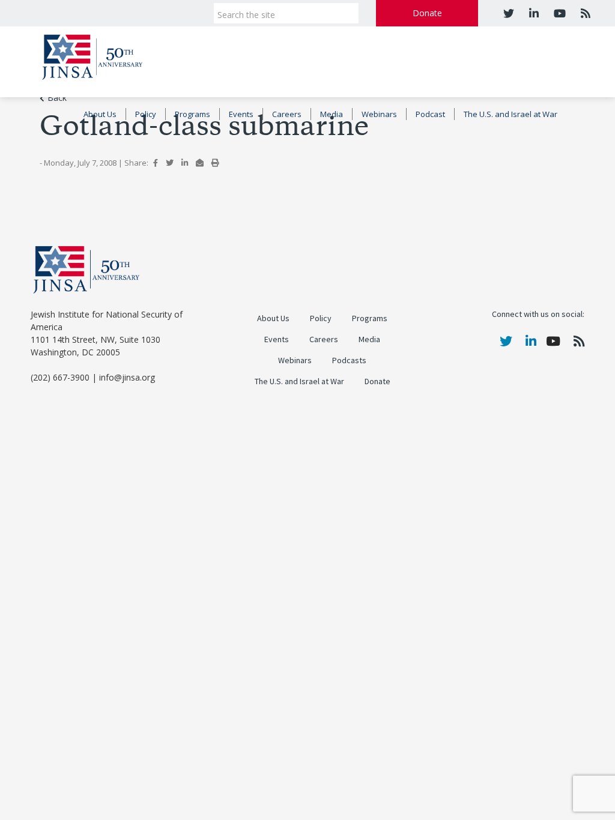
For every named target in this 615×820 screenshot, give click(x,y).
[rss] (584, 13)
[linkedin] (532, 13)
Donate (427, 13)
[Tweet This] (170, 162)
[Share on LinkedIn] (184, 162)
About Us (100, 114)
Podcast (430, 114)
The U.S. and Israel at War (510, 114)
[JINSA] (92, 55)
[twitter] (508, 13)
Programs (192, 114)
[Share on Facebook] (155, 162)
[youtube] (558, 13)
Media (331, 114)
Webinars (379, 114)
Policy (145, 114)
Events (241, 114)
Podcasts (349, 360)
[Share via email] (200, 162)
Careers (286, 114)
